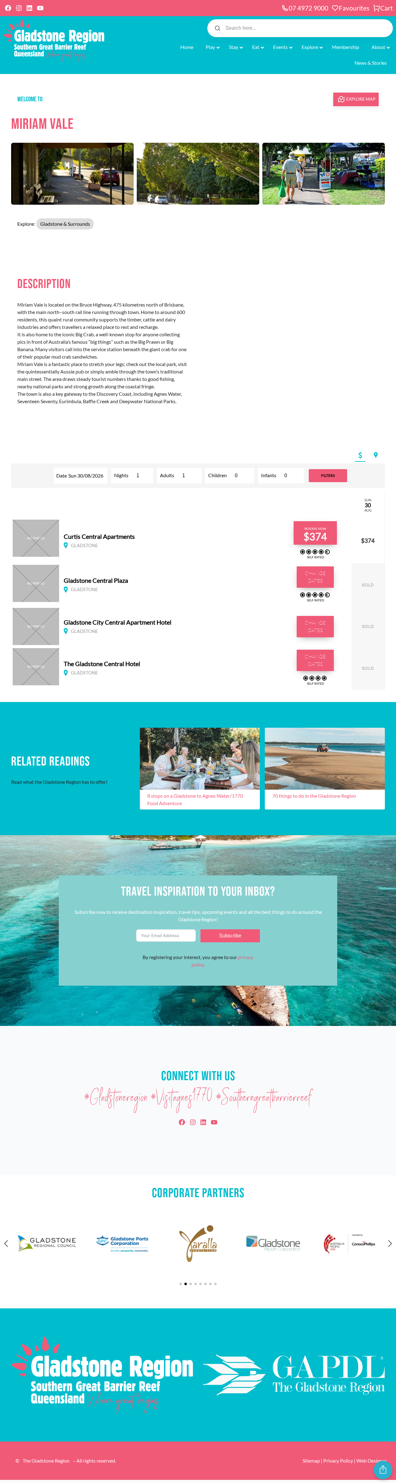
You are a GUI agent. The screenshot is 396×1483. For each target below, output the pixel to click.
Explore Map (361, 99)
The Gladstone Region (46, 1460)
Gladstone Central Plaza (96, 580)
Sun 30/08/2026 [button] (85, 475)
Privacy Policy (338, 1460)
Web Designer (371, 1460)
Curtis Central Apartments (99, 536)
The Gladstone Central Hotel (102, 663)
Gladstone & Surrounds (65, 224)
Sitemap (311, 1460)
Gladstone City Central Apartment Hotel (117, 622)
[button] (360, 455)
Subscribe (230, 935)
